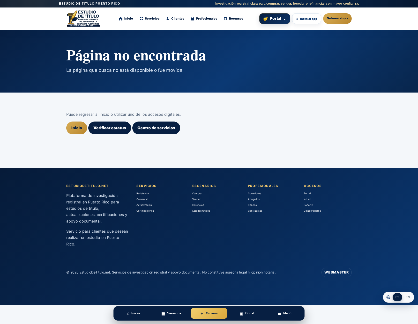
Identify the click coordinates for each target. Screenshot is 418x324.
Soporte (308, 204)
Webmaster (336, 272)
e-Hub (307, 199)
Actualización (144, 204)
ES (398, 297)
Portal (274, 18)
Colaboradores (312, 210)
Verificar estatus (109, 127)
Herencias (198, 204)
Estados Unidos (201, 210)
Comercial (142, 199)
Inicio (76, 127)
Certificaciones (145, 210)
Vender (196, 199)
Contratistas (255, 210)
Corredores (254, 193)
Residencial (142, 193)
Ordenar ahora (337, 18)
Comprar (197, 193)
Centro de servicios (156, 127)
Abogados (254, 199)
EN (408, 297)
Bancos (252, 204)
